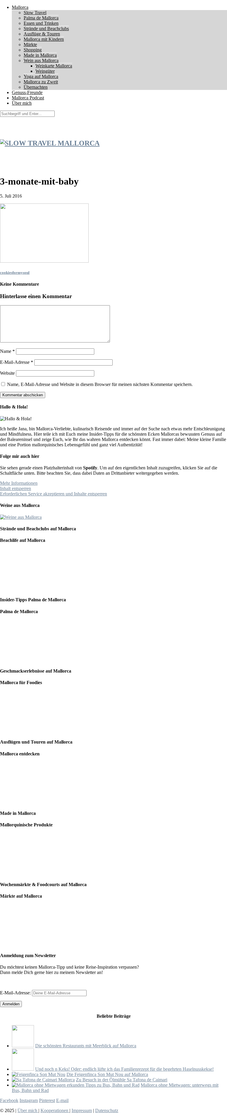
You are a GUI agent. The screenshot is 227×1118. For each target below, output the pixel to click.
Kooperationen (54, 1110)
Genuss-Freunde (27, 92)
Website (7, 373)
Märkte (30, 44)
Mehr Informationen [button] (19, 483)
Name (7, 351)
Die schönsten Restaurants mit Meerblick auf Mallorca (85, 1045)
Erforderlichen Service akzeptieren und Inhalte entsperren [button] (53, 493)
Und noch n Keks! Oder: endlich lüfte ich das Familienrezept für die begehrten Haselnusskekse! (124, 1069)
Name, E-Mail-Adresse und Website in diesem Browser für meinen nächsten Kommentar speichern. (100, 384)
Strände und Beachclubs (46, 28)
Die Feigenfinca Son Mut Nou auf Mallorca (107, 1074)
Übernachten (36, 87)
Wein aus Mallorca (41, 60)
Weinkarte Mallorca (53, 65)
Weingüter (45, 71)
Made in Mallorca (40, 55)
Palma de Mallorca (41, 17)
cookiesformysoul (15, 272)
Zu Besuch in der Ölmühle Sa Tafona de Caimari (121, 1079)
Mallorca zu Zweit (41, 81)
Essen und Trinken (41, 23)
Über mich (22, 103)
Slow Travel (35, 12)
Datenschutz (106, 1110)
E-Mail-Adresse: (16, 992)
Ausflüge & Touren (42, 33)
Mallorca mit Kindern (44, 39)
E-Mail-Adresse (16, 362)
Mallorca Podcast (28, 97)
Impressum (82, 1110)
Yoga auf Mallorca (41, 76)
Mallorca (20, 7)
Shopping (33, 49)
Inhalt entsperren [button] (15, 488)
